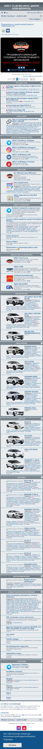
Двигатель (32, 426)
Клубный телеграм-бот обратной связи (26, 208)
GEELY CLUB (18, 266)
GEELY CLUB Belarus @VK (21, 154)
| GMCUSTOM (21, 170)
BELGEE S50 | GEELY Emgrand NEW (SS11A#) (23, 126)
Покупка (9, 686)
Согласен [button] (12, 745)
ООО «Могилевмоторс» (31, 231)
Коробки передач (12, 639)
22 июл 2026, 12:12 (30, 107)
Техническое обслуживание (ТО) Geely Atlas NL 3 (23, 483)
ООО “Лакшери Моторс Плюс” (24, 227)
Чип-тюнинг (10, 634)
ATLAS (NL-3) (28, 481)
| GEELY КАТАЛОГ (21, 343)
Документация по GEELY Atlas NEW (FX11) (18, 602)
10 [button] (31, 79)
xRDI (20, 101)
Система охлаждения (30, 305)
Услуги (8, 697)
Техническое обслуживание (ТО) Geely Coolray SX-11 (32, 318)
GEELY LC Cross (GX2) (16, 585)
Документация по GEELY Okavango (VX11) (18, 611)
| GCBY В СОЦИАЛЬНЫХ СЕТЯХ (21, 137)
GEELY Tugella (38, 186)
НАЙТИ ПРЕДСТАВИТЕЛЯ (21, 70)
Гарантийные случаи (13, 653)
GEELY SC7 (28, 585)
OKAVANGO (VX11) (17, 130)
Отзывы (27, 327)
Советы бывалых (12, 236)
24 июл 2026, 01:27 (28, 101)
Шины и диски (22, 324)
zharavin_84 (16, 716)
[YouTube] (24, 728)
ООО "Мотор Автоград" (21, 226)
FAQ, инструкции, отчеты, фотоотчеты (20, 617)
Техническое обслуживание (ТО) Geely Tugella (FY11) (21, 531)
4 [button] (24, 79)
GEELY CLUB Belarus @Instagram (24, 147)
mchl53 (21, 107)
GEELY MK (37, 585)
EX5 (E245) (28, 436)
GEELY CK (21, 586)
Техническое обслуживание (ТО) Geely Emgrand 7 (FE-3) (32, 512)
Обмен (8, 693)
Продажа (9, 678)
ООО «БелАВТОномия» (24, 228)
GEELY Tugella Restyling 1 (22, 188)
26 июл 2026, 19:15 (29, 111)
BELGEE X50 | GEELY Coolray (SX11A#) (21, 125)
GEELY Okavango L (23, 192)
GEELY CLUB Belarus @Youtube (23, 162)
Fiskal (21, 111)
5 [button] (26, 79)
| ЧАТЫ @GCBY (22, 116)
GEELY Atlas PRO (29, 189)
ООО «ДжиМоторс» (32, 230)
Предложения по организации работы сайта (22, 247)
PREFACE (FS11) (30, 408)
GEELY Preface (12, 192)
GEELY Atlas (37, 190)
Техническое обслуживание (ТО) (32, 302)
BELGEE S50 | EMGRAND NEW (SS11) (32, 332)
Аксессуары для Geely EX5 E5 (18, 105)
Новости (36, 300)
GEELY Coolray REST (26, 190)
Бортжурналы (18, 622)
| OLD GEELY (22, 477)
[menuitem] (6, 12)
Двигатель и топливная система (30, 303)
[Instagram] (19, 728)
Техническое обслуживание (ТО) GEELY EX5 (32, 439)
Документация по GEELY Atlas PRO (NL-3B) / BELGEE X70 (22, 601)
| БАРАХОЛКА (21, 661)
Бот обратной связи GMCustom (25, 173)
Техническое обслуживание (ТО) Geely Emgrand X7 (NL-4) (23, 496)
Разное (17, 681)
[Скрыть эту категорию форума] (41, 116)
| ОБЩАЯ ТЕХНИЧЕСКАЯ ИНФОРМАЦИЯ (21, 592)
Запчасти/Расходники (30, 680)
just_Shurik (22, 95)
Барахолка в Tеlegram (20, 664)
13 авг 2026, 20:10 (34, 89)
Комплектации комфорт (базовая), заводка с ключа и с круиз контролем (23, 93)
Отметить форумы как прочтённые (32, 76)
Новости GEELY (12, 241)
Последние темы (21, 83)
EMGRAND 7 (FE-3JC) (31, 509)
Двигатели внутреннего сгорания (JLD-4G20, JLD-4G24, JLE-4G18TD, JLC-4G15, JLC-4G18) (23, 627)
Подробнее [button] (8, 739)
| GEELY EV (21, 419)
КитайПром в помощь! (14, 671)
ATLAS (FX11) (29, 361)
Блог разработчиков (21, 182)
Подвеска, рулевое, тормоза (24, 306)
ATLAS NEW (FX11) (32, 126)
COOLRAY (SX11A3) (21, 128)
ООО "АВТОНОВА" (19, 230)
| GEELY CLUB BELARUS (21, 205)
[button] (14, 79)
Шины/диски (18, 680)
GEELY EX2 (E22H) (30, 449)
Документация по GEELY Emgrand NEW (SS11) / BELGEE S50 (22, 607)
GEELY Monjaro (27, 186)
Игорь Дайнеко (23, 89)
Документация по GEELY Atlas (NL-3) (25, 599)
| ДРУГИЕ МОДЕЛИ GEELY (21, 576)
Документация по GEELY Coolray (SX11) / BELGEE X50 (22, 604)
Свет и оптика (12, 309)
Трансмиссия (28, 323)
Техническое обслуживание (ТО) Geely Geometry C (32, 463)
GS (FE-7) (32, 128)
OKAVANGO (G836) (30, 376)
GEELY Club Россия (21, 258)
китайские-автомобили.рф (23, 275)
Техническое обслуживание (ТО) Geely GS (18, 543)
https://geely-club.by (32, 157)
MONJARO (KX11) (30, 346)
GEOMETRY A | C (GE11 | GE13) (21, 133)
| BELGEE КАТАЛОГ (21, 294)
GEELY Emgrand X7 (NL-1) (22, 584)
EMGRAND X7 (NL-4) (27, 129)
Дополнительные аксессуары (26, 309)
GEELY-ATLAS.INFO (21, 284)
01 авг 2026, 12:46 (32, 95)
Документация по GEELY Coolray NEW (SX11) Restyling (24, 603)
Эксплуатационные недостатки (17, 646)
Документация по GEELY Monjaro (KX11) (21, 610)
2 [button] (19, 79)
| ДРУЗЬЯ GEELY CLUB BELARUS (21, 255)
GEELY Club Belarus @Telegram (23, 140)
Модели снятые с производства (30, 580)
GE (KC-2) (27, 553)
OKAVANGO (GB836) (30, 130)
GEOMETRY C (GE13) (31, 460)
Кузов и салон (15, 308)
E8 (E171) (32, 132)
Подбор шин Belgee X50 (16, 110)
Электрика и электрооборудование (31, 308)
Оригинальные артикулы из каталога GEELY (21, 484)
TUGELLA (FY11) (22, 132)
